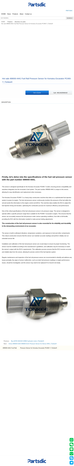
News (9, 14)
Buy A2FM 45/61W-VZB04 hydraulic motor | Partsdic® (27, 341)
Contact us (28, 14)
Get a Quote (37, 92)
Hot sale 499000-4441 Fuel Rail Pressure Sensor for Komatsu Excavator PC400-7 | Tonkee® (27, 23)
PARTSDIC (69, 10)
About (21, 14)
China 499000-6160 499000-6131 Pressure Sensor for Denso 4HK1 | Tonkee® (33, 343)
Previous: (6, 341)
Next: (5, 343)
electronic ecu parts (20, 21)
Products (15, 14)
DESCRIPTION (6, 102)
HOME (3, 14)
